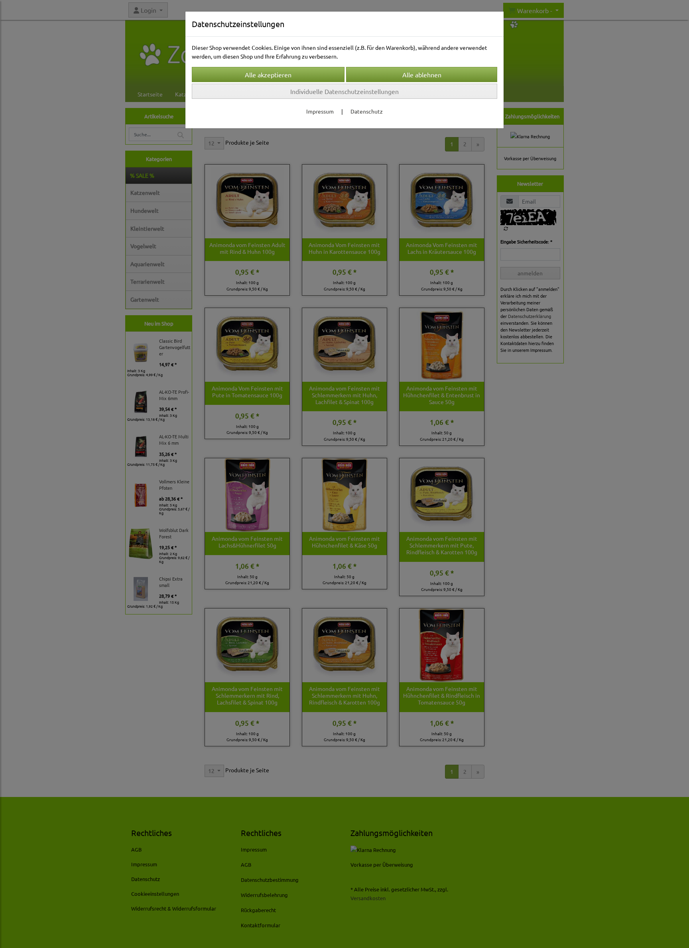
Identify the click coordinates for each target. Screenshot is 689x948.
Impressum (320, 111)
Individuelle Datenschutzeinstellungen (344, 91)
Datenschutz (366, 111)
